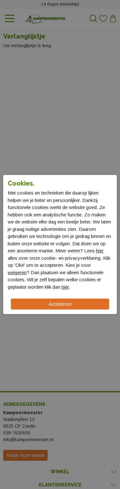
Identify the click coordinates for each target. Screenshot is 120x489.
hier (100, 250)
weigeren (17, 272)
